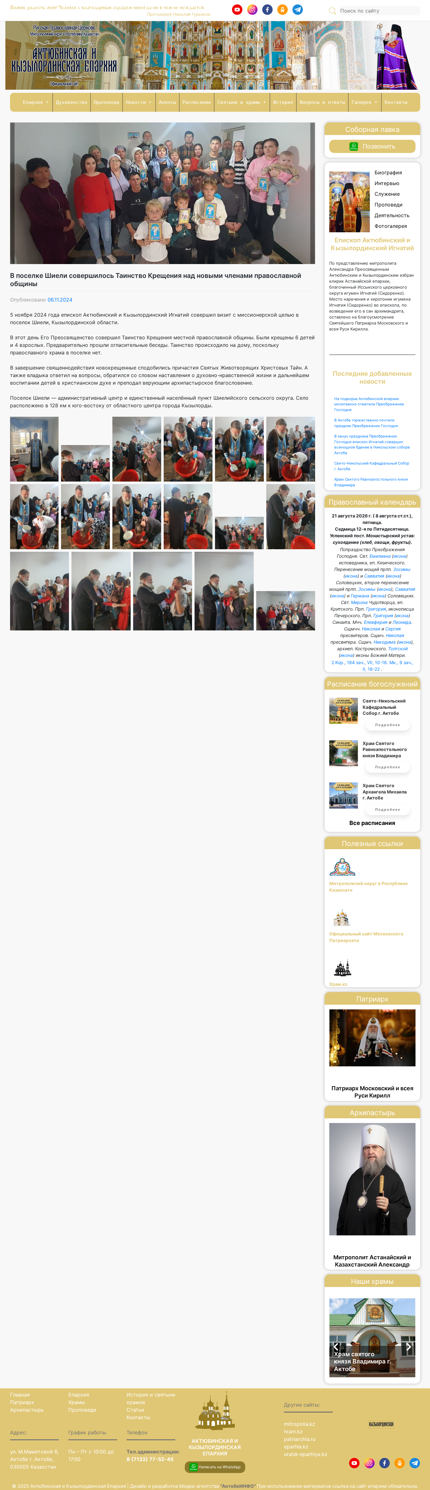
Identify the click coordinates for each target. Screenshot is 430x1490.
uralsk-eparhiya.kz (305, 1454)
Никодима (385, 642)
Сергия (393, 628)
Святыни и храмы (239, 102)
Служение (387, 194)
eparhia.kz (296, 1446)
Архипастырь (27, 1410)
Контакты (396, 102)
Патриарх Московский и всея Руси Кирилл (372, 1092)
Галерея (361, 102)
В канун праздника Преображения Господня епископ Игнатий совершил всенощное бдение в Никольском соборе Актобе (372, 444)
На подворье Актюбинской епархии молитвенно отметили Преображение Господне (369, 404)
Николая (371, 628)
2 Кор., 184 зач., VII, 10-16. (359, 662)
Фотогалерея (391, 226)
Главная (20, 1394)
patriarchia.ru (299, 1439)
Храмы (76, 1402)
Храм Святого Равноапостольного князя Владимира (371, 482)
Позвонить (379, 146)
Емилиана (380, 556)
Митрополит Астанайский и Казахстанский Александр (372, 1261)
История (283, 102)
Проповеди (106, 102)
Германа (360, 595)
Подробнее (387, 725)
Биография (388, 172)
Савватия (374, 576)
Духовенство (71, 102)
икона (399, 556)
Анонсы (167, 102)
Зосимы (401, 569)
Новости (136, 102)
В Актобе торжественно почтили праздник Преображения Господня (366, 423)
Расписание (197, 102)
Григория (376, 609)
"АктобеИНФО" (238, 1486)
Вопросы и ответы (322, 102)
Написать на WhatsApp (219, 1467)
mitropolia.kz (299, 1424)
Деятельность (392, 215)
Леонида (402, 622)
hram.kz (293, 1431)
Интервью (387, 183)
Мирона (359, 602)
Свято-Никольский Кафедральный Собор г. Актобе (371, 466)
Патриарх (22, 1402)
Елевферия (376, 622)
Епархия (33, 102)
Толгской (398, 648)
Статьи (135, 1410)
